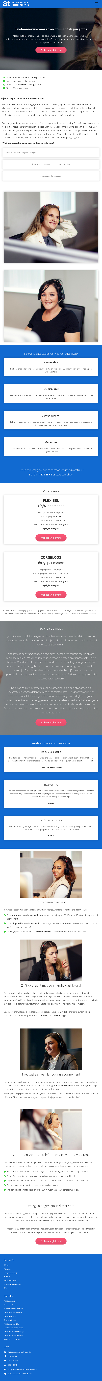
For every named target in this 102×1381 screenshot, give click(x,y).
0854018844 (12, 1365)
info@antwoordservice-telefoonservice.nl (22, 1369)
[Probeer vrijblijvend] (51, 542)
